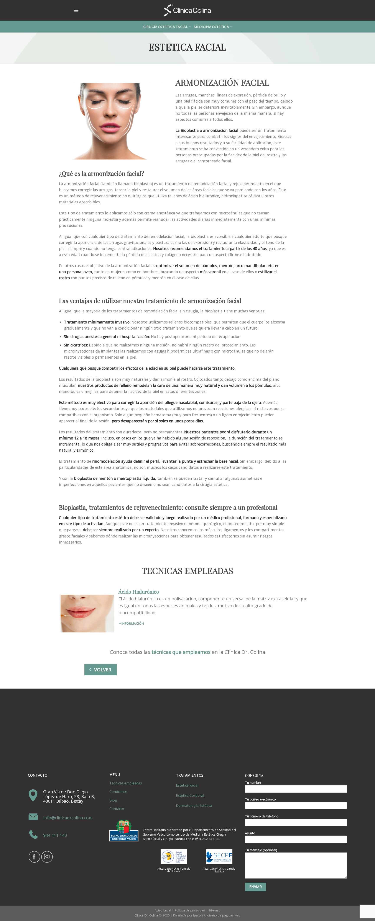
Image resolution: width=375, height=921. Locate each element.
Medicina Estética (211, 26)
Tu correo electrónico (260, 799)
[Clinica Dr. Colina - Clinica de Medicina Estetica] (187, 10)
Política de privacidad (189, 910)
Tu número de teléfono (261, 816)
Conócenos (118, 791)
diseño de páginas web (223, 915)
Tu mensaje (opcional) (261, 850)
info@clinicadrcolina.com (68, 818)
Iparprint (199, 915)
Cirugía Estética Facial (165, 26)
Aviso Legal (163, 910)
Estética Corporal (190, 795)
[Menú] (76, 10)
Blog (113, 800)
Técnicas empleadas (125, 783)
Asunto (250, 833)
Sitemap (214, 910)
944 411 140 (55, 835)
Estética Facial (187, 785)
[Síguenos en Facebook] (34, 856)
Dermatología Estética (194, 805)
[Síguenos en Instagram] (47, 856)
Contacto (116, 808)
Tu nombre (253, 783)
